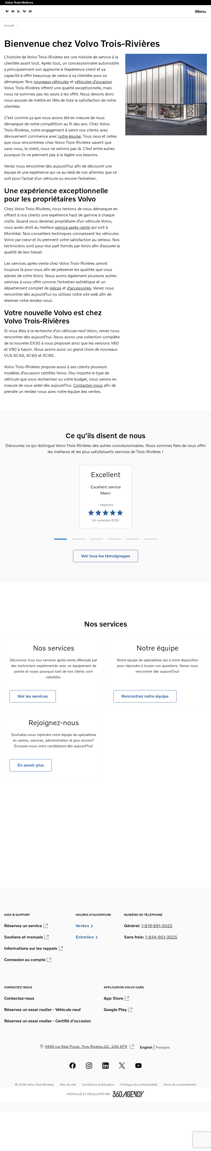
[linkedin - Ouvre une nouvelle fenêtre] (105, 1065)
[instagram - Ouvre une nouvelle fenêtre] (89, 1065)
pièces (55, 288)
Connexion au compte (25, 959)
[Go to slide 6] (150, 539)
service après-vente (72, 227)
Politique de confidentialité (138, 1084)
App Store (113, 998)
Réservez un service (23, 925)
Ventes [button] (82, 925)
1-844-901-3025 (161, 936)
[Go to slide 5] (132, 539)
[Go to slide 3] (96, 539)
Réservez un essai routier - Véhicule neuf (42, 1009)
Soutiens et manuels (23, 936)
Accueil (9, 25)
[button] (105, 556)
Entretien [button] (85, 936)
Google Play (115, 1009)
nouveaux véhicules (51, 81)
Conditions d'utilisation (98, 1084)
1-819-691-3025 (156, 925)
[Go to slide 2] (78, 539)
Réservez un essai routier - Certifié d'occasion (47, 1020)
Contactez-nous (88, 385)
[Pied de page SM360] (128, 1094)
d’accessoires (79, 288)
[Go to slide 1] (60, 539)
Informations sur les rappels (30, 948)
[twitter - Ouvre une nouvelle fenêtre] (122, 1065)
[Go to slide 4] (114, 539)
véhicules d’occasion (93, 81)
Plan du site (68, 1084)
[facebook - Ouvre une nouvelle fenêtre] (72, 1065)
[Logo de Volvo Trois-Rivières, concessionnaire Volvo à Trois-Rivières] (18, 11)
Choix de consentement (179, 1084)
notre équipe (69, 136)
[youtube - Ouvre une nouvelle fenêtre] (138, 1065)
